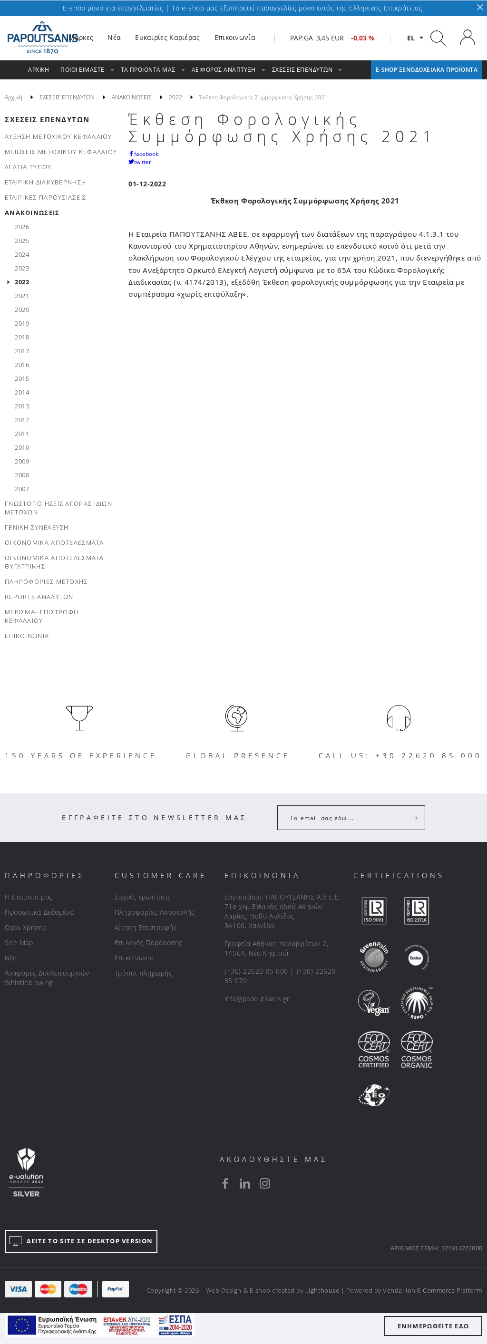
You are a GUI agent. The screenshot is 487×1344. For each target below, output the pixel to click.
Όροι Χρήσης (26, 927)
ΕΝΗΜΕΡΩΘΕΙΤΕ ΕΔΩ (433, 1326)
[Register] (414, 818)
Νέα (11, 957)
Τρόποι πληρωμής (143, 972)
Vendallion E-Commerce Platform (432, 1290)
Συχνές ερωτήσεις (143, 896)
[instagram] (265, 1183)
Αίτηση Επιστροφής (146, 927)
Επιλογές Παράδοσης (149, 942)
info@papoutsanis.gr (257, 998)
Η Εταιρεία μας (29, 896)
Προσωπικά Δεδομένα (39, 912)
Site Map (19, 942)
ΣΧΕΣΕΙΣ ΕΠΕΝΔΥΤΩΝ (47, 119)
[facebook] (225, 1183)
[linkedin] (245, 1183)
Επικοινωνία (134, 957)
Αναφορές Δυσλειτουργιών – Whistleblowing (50, 977)
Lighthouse (322, 1290)
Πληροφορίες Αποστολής (155, 912)
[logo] (43, 37)
